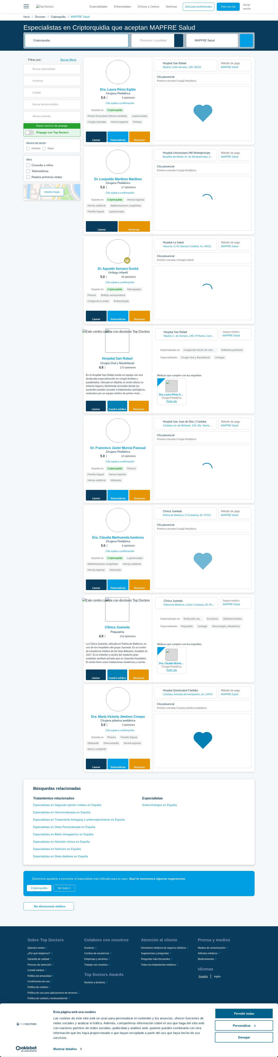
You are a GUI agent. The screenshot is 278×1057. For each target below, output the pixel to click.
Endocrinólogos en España (159, 805)
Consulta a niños (42, 165)
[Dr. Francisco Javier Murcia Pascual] (118, 430)
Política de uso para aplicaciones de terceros (52, 992)
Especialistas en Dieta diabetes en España (60, 856)
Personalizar (242, 1025)
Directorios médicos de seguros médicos (163, 947)
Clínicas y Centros (148, 6)
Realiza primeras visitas (47, 177)
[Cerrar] (246, 878)
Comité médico (35, 970)
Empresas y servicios (96, 959)
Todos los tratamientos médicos (158, 964)
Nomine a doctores (94, 982)
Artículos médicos (207, 953)
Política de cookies (37, 987)
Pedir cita (171, 401)
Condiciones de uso (38, 981)
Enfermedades (122, 6)
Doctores (40, 16)
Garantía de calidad (38, 959)
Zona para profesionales (198, 6)
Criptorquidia (58, 16)
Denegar (244, 1037)
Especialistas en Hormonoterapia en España (61, 812)
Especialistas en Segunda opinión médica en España (67, 805)
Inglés (217, 976)
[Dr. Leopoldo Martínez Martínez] (118, 161)
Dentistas (171, 6)
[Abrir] (77, 69)
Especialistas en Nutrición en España (57, 849)
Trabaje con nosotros (96, 964)
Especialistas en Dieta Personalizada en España (64, 827)
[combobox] (79, 40)
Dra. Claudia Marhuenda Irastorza (171, 663)
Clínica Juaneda (117, 627)
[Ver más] (147, 65)
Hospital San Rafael (117, 358)
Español (203, 976)
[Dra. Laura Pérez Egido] (118, 72)
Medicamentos (206, 959)
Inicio (26, 16)
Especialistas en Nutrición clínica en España (61, 841)
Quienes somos (36, 947)
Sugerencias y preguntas (155, 953)
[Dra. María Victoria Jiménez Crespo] (118, 699)
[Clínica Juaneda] (117, 609)
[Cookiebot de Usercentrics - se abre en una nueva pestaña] (26, 1049)
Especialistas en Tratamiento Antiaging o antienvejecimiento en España (79, 819)
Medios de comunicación (211, 947)
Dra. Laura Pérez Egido (171, 394)
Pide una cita (228, 6)
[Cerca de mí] (178, 40)
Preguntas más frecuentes (155, 959)
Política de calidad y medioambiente (47, 998)
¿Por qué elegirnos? (38, 953)
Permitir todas (244, 1013)
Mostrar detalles (65, 1049)
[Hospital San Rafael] (117, 340)
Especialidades (98, 6)
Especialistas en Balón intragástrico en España (63, 834)
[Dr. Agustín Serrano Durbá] (118, 251)
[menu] (26, 6)
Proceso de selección (39, 964)
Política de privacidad (39, 976)
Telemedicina (40, 171)
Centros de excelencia (96, 953)
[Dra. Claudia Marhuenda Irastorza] (118, 520)
